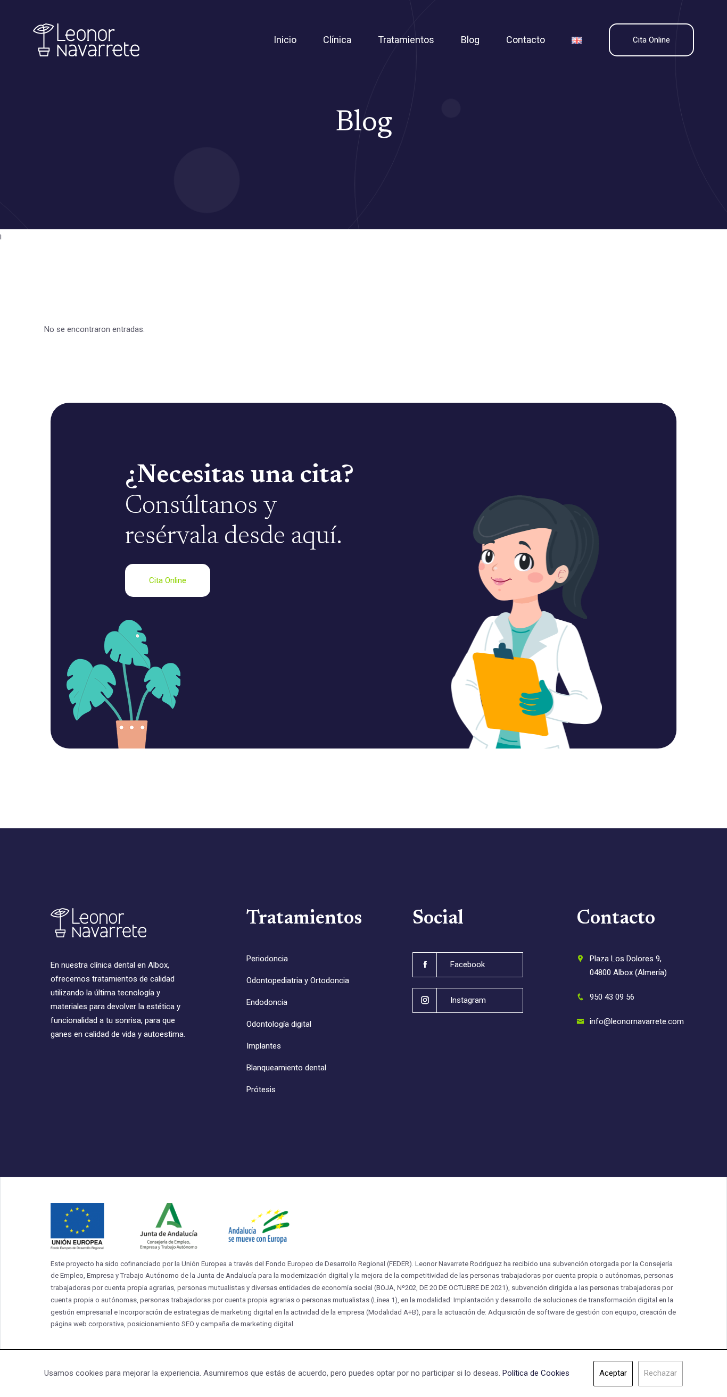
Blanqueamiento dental (286, 1067)
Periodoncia (267, 958)
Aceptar (613, 1373)
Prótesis (261, 1089)
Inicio (285, 39)
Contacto (525, 39)
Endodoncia (266, 1002)
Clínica (337, 39)
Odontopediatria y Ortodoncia (297, 980)
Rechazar (660, 1373)
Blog (470, 39)
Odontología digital (278, 1024)
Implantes (263, 1046)
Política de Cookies (535, 1373)
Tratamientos (406, 39)
